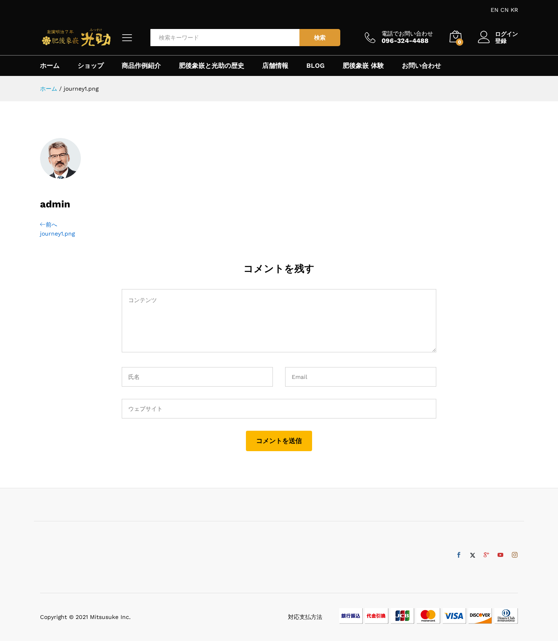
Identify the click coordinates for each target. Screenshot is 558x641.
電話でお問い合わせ (407, 33)
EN (494, 10)
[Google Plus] (486, 555)
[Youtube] (500, 555)
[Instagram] (514, 555)
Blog (315, 65)
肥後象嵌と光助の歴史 (211, 65)
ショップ (91, 65)
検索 (320, 37)
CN (504, 10)
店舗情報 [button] (275, 65)
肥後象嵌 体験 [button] (363, 65)
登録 (501, 41)
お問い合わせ (421, 65)
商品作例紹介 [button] (141, 65)
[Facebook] (459, 555)
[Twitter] (473, 555)
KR (514, 10)
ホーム (50, 65)
